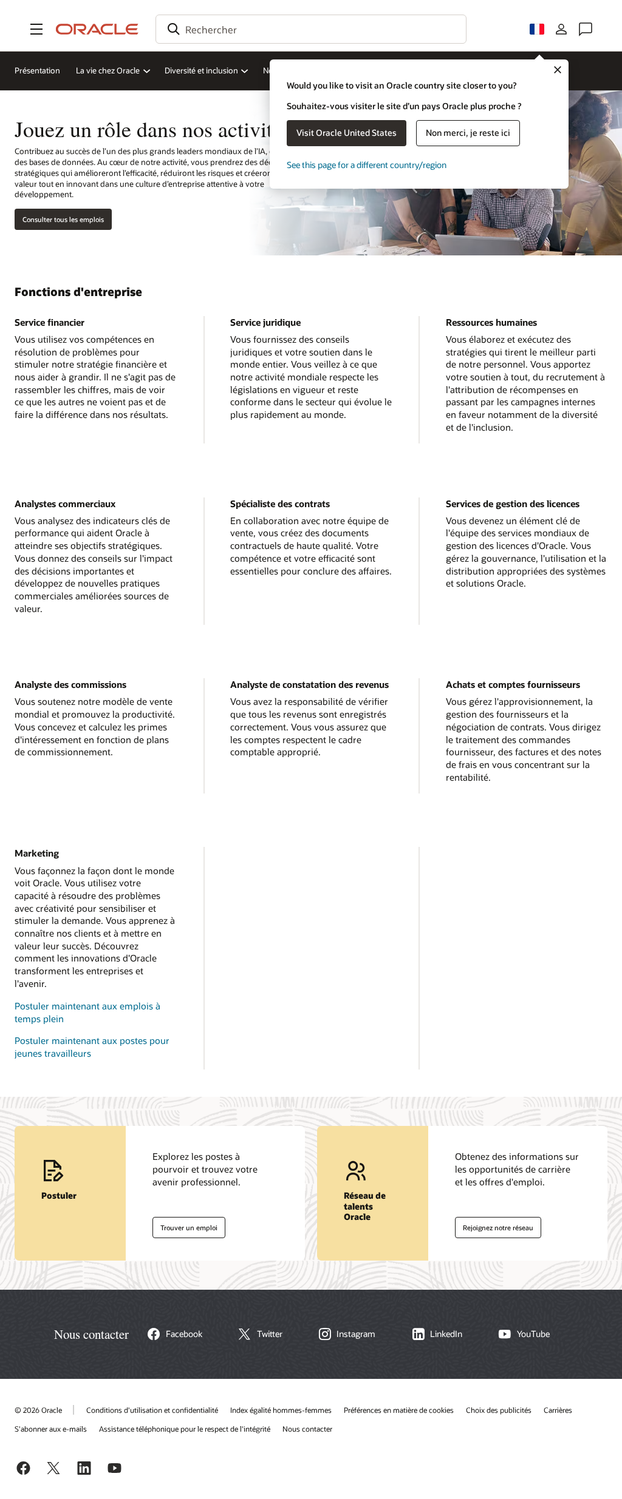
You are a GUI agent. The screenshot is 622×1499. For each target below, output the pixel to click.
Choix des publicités (498, 1410)
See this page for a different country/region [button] (366, 164)
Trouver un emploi (184, 1225)
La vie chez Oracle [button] (108, 70)
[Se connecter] (561, 29)
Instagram (356, 1334)
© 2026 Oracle (38, 1410)
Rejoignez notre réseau (494, 1225)
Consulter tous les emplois (63, 219)
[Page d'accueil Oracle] (97, 29)
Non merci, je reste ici (468, 132)
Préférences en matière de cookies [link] (399, 1410)
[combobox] (311, 29)
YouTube (533, 1334)
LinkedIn (446, 1334)
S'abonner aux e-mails (51, 1428)
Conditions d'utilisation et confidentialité (152, 1410)
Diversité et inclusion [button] (201, 70)
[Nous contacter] (585, 29)
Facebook (184, 1334)
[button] (36, 29)
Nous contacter (307, 1428)
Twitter (269, 1334)
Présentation (37, 70)
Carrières (558, 1410)
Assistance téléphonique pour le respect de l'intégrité (184, 1428)
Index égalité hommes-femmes (281, 1410)
